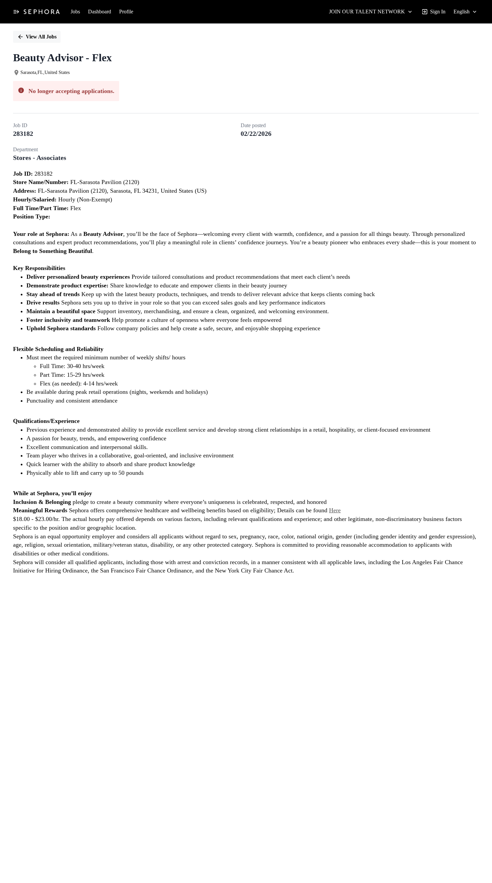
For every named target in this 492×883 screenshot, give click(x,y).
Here (335, 510)
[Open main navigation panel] (16, 11)
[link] (41, 11)
